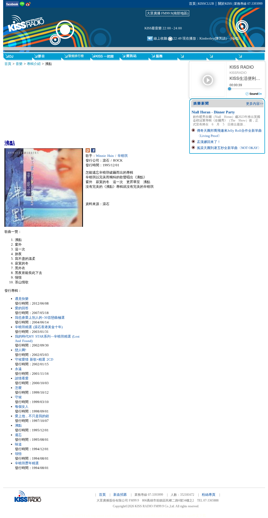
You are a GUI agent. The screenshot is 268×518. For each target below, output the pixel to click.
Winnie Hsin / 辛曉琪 (112, 156)
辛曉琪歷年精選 (27, 463)
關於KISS (225, 3)
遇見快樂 (22, 299)
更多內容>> (254, 104)
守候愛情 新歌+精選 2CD (34, 359)
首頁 (192, 3)
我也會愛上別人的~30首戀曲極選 (40, 317)
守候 (18, 397)
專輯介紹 (34, 64)
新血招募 (120, 495)
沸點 (18, 425)
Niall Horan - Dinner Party (213, 112)
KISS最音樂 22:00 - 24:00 (163, 28)
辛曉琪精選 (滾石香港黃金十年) (39, 327)
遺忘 (18, 435)
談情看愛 (22, 378)
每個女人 (22, 407)
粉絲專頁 (208, 495)
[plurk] (88, 151)
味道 (18, 444)
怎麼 (18, 388)
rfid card (156, 515)
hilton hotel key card (135, 515)
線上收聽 (160, 38)
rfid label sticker (174, 515)
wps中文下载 (196, 515)
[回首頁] (29, 20)
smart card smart (108, 515)
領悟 (18, 454)
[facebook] (93, 151)
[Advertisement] (53, 103)
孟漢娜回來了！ (209, 142)
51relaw (68, 515)
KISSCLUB (206, 3)
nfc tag (91, 515)
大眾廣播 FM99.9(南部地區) (167, 13)
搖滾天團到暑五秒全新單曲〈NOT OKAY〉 (229, 148)
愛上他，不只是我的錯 (32, 416)
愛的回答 (22, 308)
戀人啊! (20, 350)
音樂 (19, 64)
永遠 (18, 369)
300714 (79, 515)
